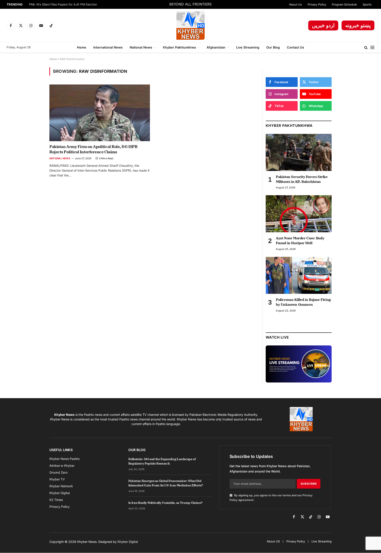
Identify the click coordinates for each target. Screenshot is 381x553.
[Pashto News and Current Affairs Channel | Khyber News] (190, 25)
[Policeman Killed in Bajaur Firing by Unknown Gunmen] (299, 275)
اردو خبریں (323, 25)
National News (141, 47)
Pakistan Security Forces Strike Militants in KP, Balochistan (302, 179)
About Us (295, 4)
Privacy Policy (317, 4)
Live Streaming (247, 47)
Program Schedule (344, 4)
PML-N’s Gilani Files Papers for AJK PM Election (63, 4)
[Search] (365, 47)
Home (81, 47)
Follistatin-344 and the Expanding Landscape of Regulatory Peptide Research (162, 461)
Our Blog (273, 47)
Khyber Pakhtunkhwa (179, 47)
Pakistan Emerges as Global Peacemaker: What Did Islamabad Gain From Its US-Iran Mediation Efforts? (165, 483)
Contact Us (295, 47)
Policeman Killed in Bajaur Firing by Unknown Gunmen (303, 302)
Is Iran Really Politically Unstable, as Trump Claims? (165, 503)
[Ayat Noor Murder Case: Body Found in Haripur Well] (299, 213)
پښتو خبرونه (358, 25)
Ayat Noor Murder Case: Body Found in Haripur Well (300, 240)
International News (108, 47)
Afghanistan (216, 47)
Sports (367, 4)
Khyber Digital (128, 542)
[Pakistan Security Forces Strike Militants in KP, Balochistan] (299, 152)
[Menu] (372, 47)
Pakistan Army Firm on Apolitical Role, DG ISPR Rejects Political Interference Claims (93, 149)
